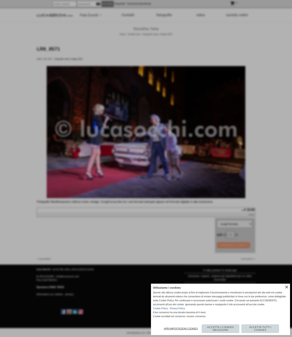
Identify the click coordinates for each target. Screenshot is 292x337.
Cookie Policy (160, 308)
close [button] (286, 287)
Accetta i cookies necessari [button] (220, 328)
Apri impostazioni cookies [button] (181, 328)
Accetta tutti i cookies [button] (260, 328)
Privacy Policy (177, 308)
